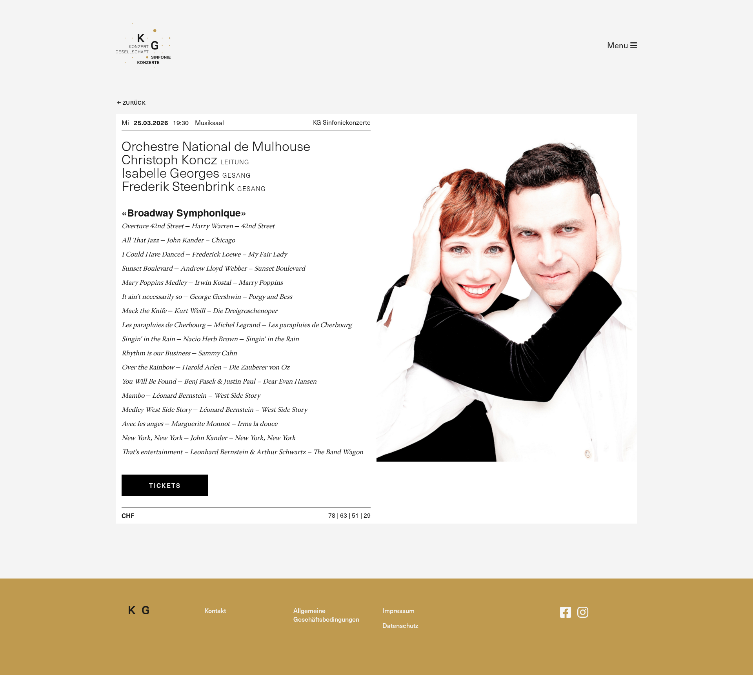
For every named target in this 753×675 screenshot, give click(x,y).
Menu (618, 45)
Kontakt (215, 610)
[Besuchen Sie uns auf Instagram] (582, 614)
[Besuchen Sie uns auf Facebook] (565, 614)
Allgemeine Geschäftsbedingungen (326, 614)
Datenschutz (400, 625)
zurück (133, 102)
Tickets (165, 485)
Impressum (398, 610)
